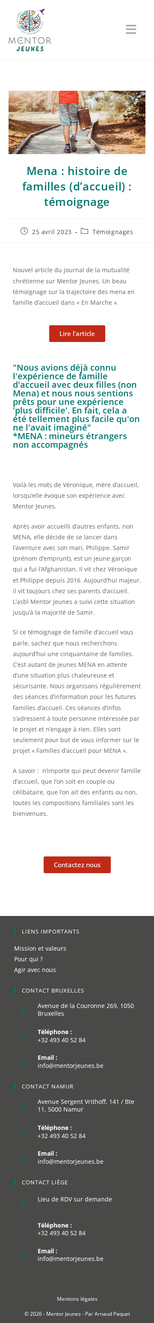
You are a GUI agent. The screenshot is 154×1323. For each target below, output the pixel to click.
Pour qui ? (28, 959)
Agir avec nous (35, 970)
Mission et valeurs (40, 948)
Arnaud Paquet (112, 1313)
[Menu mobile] (135, 31)
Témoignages (112, 232)
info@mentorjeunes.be (71, 1065)
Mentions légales (77, 1298)
